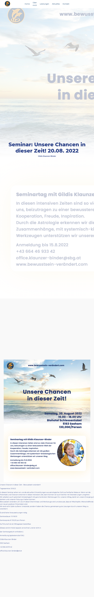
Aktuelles (56, 4)
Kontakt (66, 4)
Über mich (35, 4)
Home (27, 4)
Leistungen (44, 4)
